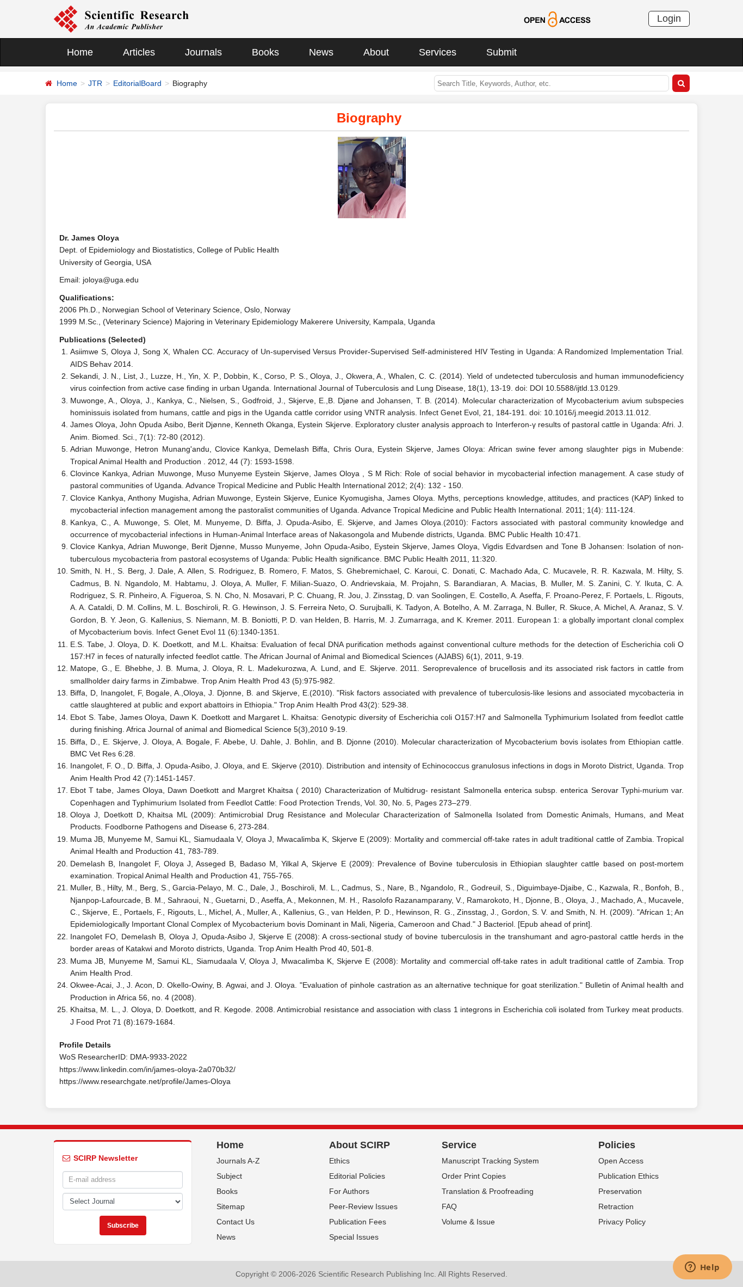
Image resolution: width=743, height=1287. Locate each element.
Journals (203, 52)
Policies (616, 1145)
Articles (139, 52)
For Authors (349, 1191)
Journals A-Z (238, 1160)
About (376, 52)
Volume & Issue (468, 1221)
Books (265, 52)
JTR (95, 83)
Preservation (620, 1191)
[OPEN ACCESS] (557, 18)
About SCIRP (359, 1145)
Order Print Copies (474, 1176)
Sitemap (230, 1206)
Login (669, 18)
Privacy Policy (622, 1221)
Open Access (620, 1160)
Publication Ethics (628, 1176)
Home (80, 52)
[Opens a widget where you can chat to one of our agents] (702, 1268)
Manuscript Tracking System (490, 1160)
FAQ (449, 1206)
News (321, 52)
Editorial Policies (357, 1176)
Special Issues (354, 1237)
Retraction (616, 1206)
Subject (229, 1176)
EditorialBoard (137, 83)
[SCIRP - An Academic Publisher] (121, 18)
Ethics (339, 1160)
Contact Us (235, 1221)
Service (459, 1145)
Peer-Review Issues (363, 1206)
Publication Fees (357, 1221)
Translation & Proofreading (488, 1191)
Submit (501, 52)
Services (437, 52)
